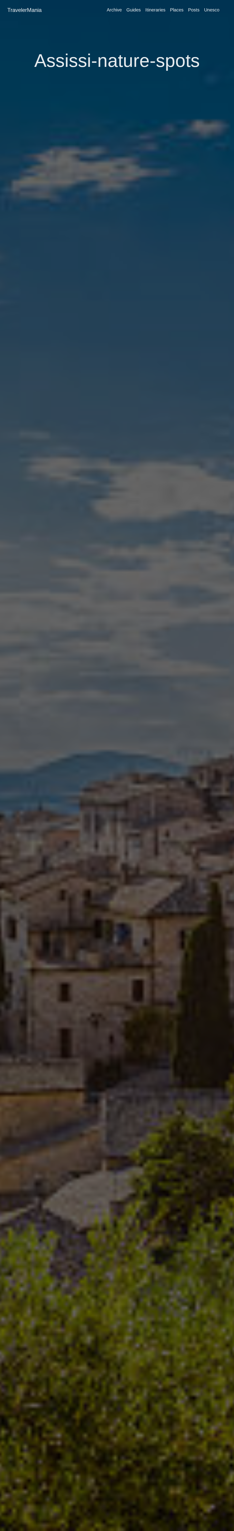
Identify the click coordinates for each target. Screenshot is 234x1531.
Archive (114, 9)
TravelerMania (24, 10)
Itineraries (155, 9)
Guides (133, 9)
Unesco (211, 9)
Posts (193, 9)
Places (176, 9)
